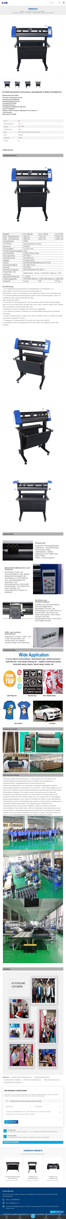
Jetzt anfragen (58, 1212)
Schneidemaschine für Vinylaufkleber (12, 1079)
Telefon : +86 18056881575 (13, 1199)
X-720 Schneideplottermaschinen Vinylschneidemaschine (33, 1177)
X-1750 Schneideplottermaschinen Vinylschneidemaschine (53, 1177)
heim (23, 11)
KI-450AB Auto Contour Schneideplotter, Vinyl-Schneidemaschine (12, 1177)
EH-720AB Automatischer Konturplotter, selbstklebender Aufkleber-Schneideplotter (26, 1101)
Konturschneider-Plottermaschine (42, 1077)
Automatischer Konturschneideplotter (35, 11)
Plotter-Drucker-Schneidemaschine (52, 1079)
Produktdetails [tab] (8, 150)
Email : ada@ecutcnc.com (12, 1203)
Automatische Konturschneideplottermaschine (21, 1077)
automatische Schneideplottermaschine (32, 1079)
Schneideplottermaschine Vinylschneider (13, 1082)
